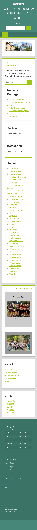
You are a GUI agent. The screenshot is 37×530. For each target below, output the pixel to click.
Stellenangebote (15, 238)
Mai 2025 (10, 410)
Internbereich (14, 218)
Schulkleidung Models (17, 108)
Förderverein (13, 205)
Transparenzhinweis (16, 246)
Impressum (13, 216)
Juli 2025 (10, 404)
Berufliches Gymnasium (17, 177)
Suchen (18, 23)
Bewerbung (13, 182)
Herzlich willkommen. (16, 100)
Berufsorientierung (15, 180)
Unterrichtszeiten (15, 263)
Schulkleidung (14, 235)
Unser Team (13, 252)
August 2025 (11, 401)
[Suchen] (28, 28)
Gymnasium (13, 207)
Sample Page (14, 232)
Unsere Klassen (15, 255)
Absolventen (13, 168)
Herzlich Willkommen (16, 210)
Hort (10, 213)
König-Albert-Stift (15, 221)
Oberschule (13, 230)
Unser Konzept (14, 249)
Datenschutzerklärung (17, 196)
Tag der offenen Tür (16, 116)
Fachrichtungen (14, 202)
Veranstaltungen (15, 266)
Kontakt (12, 224)
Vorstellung (13, 271)
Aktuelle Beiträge (15, 171)
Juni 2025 (10, 407)
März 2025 (11, 413)
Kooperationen (14, 227)
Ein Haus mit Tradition (17, 199)
